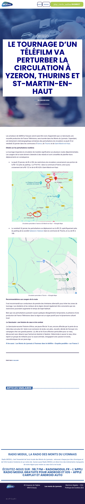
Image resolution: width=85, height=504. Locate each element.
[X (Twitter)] (8, 499)
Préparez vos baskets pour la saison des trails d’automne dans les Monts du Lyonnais (22, 424)
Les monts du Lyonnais (53, 486)
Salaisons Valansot (36, 231)
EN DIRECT (67, 4)
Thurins (47, 144)
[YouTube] (6, 499)
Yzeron (39, 144)
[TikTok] (11, 499)
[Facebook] (14, 499)
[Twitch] (9, 499)
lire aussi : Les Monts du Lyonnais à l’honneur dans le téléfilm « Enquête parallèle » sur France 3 (43, 343)
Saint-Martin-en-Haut (62, 144)
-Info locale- (42, 36)
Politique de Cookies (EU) (74, 488)
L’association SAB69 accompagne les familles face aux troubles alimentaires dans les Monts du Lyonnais (61, 426)
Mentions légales (72, 485)
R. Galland (15, 360)
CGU (81, 485)
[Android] (15, 499)
